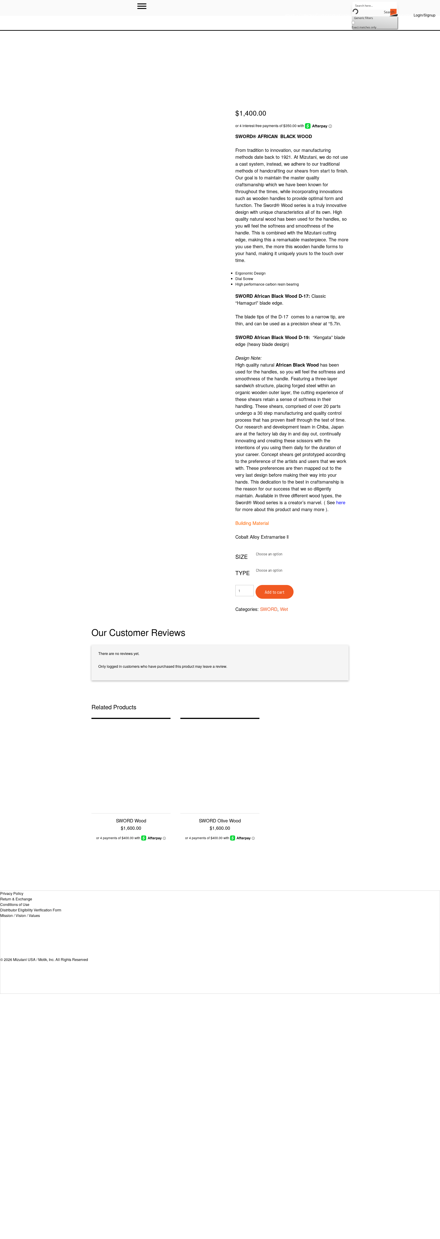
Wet (284, 609)
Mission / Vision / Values (20, 915)
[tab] (138, 632)
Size (241, 556)
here (340, 502)
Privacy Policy (11, 893)
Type (242, 572)
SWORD (268, 609)
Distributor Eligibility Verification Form (30, 910)
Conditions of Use (14, 904)
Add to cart (274, 592)
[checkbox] (375, 24)
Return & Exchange (16, 899)
